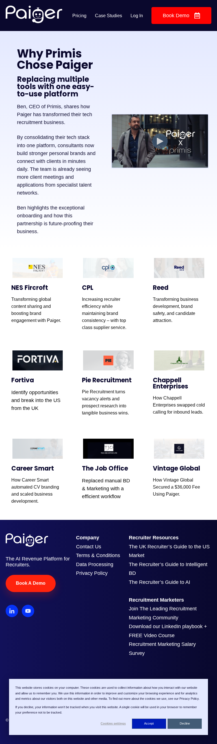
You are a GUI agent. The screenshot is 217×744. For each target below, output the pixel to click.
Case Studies (108, 15)
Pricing (79, 15)
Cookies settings (113, 723)
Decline (185, 723)
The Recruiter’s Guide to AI (159, 582)
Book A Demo (30, 583)
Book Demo (176, 15)
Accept (149, 723)
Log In (137, 15)
